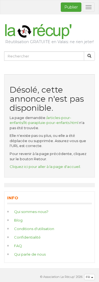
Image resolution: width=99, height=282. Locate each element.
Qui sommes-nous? (31, 211)
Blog (18, 220)
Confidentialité (27, 237)
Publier (71, 7)
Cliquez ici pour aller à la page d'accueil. (45, 166)
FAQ (18, 246)
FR (88, 277)
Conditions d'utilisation (34, 228)
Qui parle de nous (30, 254)
